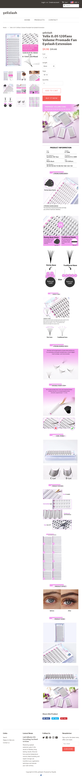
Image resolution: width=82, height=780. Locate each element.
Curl (43, 54)
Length (44, 63)
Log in (43, 2)
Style (44, 71)
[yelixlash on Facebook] (47, 738)
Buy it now (51, 98)
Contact (53, 20)
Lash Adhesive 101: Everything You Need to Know (30, 739)
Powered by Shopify (50, 772)
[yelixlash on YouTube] (56, 738)
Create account (54, 2)
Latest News (28, 733)
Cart (66, 2)
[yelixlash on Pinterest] (50, 738)
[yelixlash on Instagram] (53, 738)
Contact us (6, 743)
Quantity (45, 80)
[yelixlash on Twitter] (43, 738)
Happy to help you (8, 740)
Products (39, 20)
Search (5, 737)
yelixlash (10, 13)
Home (27, 20)
